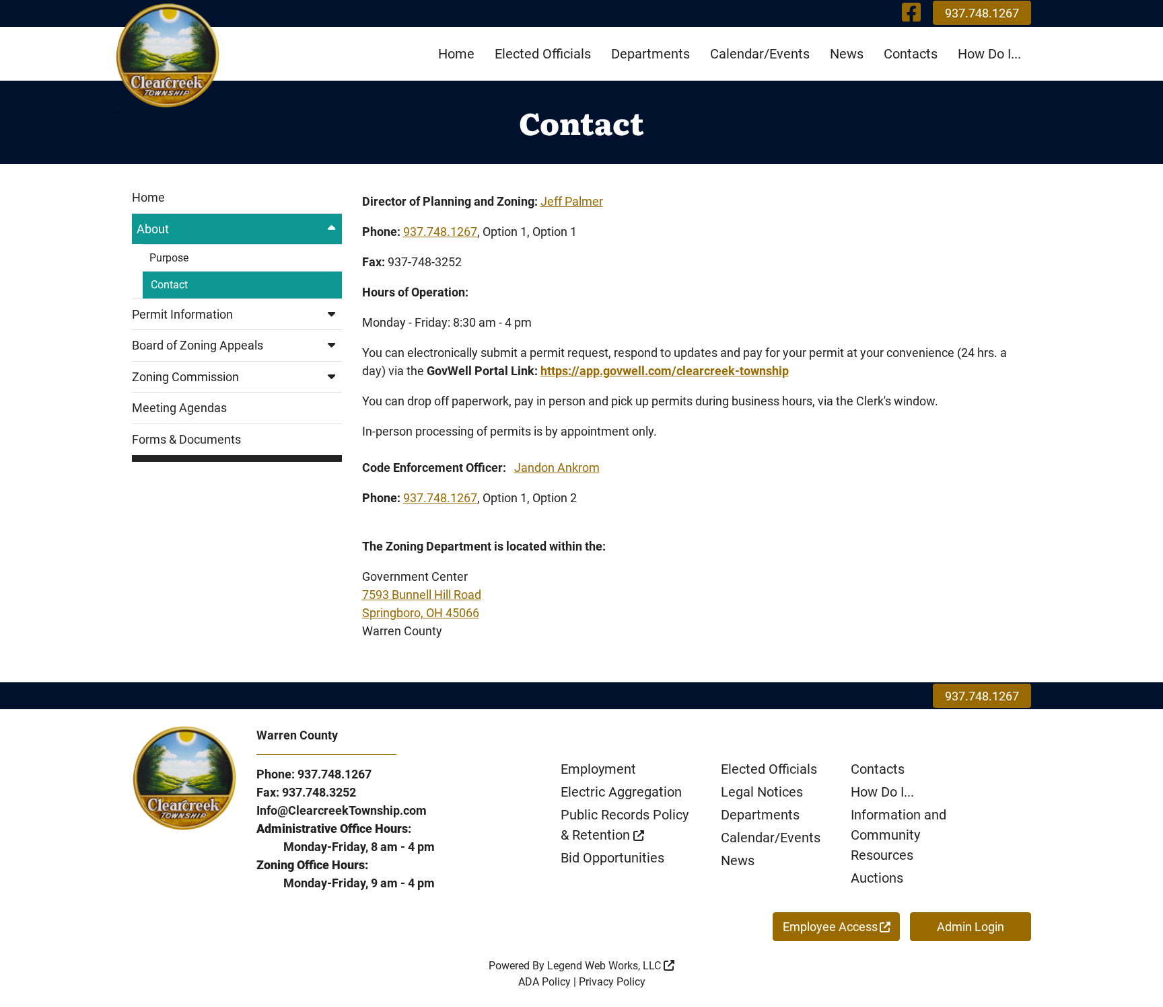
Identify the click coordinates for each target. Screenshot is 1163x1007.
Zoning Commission (185, 377)
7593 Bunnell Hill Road (421, 595)
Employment (598, 769)
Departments (650, 54)
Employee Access (830, 927)
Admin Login (970, 927)
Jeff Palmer (571, 201)
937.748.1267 (982, 13)
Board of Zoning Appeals (197, 345)
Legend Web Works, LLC (605, 965)
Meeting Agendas (179, 408)
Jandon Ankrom (557, 467)
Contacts (911, 54)
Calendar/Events (760, 54)
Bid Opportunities (612, 858)
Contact (169, 284)
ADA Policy (544, 981)
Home (456, 54)
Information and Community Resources (898, 835)
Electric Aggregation (621, 792)
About (153, 229)
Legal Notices (762, 792)
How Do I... (989, 54)
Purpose (168, 257)
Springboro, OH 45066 (420, 613)
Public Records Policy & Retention (625, 825)
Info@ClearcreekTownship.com (341, 810)
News (847, 54)
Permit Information (182, 314)
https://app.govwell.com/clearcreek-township (664, 371)
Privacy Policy (612, 981)
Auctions (877, 878)
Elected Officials (543, 54)
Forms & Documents (186, 439)
